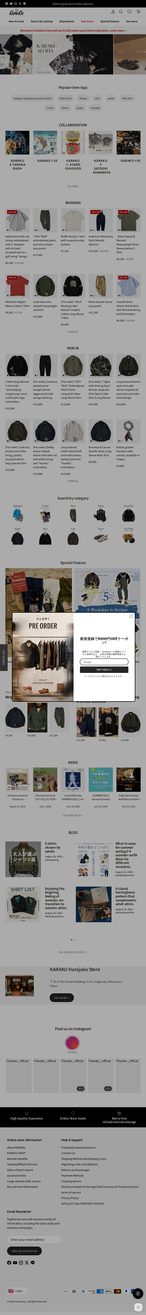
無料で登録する (104, 669)
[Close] (131, 616)
